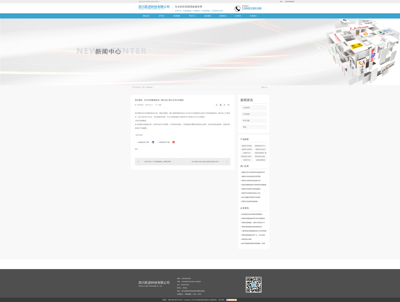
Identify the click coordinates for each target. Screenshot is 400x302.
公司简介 (238, 16)
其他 (244, 127)
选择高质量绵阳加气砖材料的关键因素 (253, 185)
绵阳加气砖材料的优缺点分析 (250, 193)
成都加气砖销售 (247, 146)
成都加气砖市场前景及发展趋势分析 (253, 172)
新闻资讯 (222, 16)
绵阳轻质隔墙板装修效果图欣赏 (251, 227)
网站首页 (146, 16)
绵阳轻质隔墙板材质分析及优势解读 (253, 218)
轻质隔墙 (177, 16)
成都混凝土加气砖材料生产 (261, 146)
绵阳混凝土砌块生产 (247, 156)
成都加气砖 (246, 153)
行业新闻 (157, 87)
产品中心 (192, 16)
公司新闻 (246, 108)
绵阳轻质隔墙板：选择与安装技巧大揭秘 (254, 222)
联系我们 (253, 16)
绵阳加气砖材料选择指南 (249, 201)
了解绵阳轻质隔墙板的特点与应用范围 (253, 231)
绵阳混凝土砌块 (246, 239)
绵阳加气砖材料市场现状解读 (250, 189)
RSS (199, 294)
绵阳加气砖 (246, 160)
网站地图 (188, 294)
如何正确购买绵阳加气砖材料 (250, 197)
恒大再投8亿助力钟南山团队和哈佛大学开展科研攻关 (209, 161)
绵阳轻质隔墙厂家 (260, 153)
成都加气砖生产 (261, 149)
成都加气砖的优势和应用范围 (250, 176)
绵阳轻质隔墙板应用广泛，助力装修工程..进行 (254, 235)
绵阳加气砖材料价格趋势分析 (250, 180)
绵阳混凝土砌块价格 (261, 156)
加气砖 (161, 16)
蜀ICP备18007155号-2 (175, 300)
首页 (143, 87)
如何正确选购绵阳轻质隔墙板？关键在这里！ (254, 243)
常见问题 (246, 120)
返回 (263, 87)
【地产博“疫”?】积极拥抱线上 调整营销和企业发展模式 (159, 161)
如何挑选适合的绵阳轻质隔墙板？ (252, 214)
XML (194, 294)
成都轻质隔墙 (260, 160)
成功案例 (207, 16)
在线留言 (180, 294)
